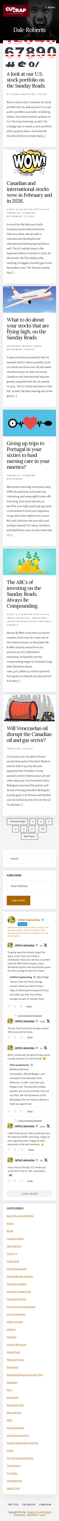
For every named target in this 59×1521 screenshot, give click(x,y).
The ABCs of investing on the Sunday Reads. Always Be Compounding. (24, 594)
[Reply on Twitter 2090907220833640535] (10, 1149)
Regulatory (12, 1382)
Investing (39, 618)
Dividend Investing (21, 94)
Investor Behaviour (21, 621)
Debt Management (17, 1269)
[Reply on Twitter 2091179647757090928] (10, 1006)
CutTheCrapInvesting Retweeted (30, 1016)
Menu (51, 7)
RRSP (9, 1420)
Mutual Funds (13, 1352)
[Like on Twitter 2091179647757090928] (22, 1006)
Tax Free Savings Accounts (20, 1458)
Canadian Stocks (15, 1238)
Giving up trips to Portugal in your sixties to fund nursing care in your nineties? (28, 455)
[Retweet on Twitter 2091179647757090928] (15, 1006)
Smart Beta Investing (18, 1435)
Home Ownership (16, 1314)
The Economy (14, 1465)
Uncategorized (14, 1481)
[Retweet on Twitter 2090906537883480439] (15, 1037)
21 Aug (42, 1021)
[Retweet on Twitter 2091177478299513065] (15, 1111)
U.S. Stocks (12, 1473)
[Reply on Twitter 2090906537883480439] (10, 1037)
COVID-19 (12, 1253)
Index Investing (18, 618)
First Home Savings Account (21, 1306)
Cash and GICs (14, 1246)
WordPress (32, 1514)
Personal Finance (15, 1359)
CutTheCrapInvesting (24, 945)
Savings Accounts (15, 1428)
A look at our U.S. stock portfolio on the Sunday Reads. (26, 80)
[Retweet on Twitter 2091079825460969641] (15, 1181)
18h (41, 1160)
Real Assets (12, 1367)
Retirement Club (15, 1405)
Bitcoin (10, 1223)
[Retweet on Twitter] (15, 1015)
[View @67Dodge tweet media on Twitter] (10, 1175)
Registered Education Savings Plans (25, 1375)
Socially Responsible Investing (22, 1443)
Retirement (15, 216)
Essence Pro (33, 1512)
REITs (9, 1390)
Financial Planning (21, 213)
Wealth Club (13, 1488)
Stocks (42, 94)
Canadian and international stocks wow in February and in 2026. (29, 192)
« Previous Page (17, 822)
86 (43, 830)
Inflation (11, 1329)
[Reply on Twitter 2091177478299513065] (10, 1111)
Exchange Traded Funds (24, 346)
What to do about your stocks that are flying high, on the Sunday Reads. (28, 329)
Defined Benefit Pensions (20, 1276)
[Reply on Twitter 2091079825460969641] (10, 1181)
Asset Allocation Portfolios (28, 209)
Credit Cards (13, 1261)
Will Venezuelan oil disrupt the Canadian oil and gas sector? (29, 734)
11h (41, 945)
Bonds (10, 1231)
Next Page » (29, 837)
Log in (42, 1514)
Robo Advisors (14, 1412)
